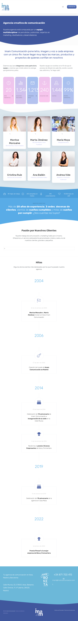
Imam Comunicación (10, 611)
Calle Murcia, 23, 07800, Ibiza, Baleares (18, 585)
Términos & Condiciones (69, 610)
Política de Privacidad (59, 610)
